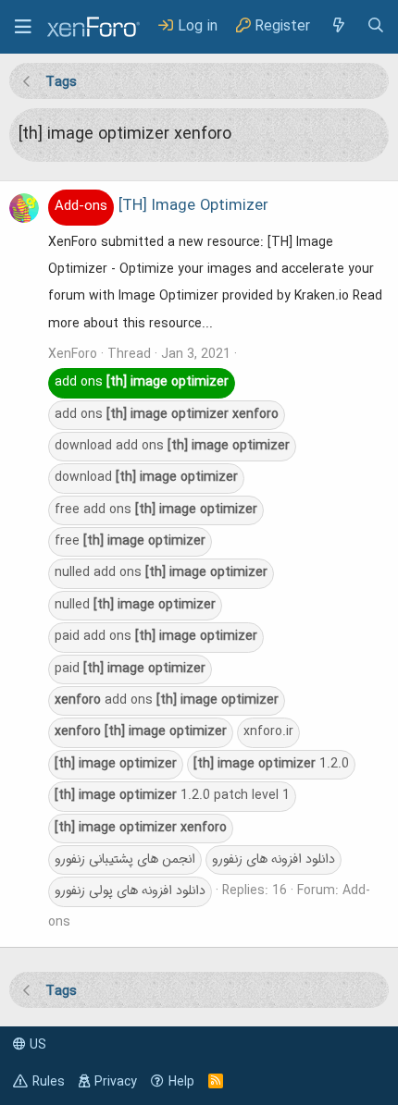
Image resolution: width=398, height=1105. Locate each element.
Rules (48, 1082)
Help (181, 1082)
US (36, 1045)
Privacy (115, 1082)
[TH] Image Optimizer (161, 206)
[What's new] (337, 26)
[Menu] (23, 27)
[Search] (375, 26)
